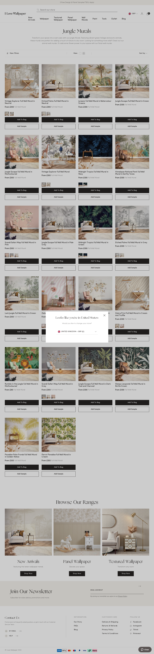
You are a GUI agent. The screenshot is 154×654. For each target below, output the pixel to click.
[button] (104, 315)
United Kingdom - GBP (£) (72, 331)
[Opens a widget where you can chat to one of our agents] (145, 650)
